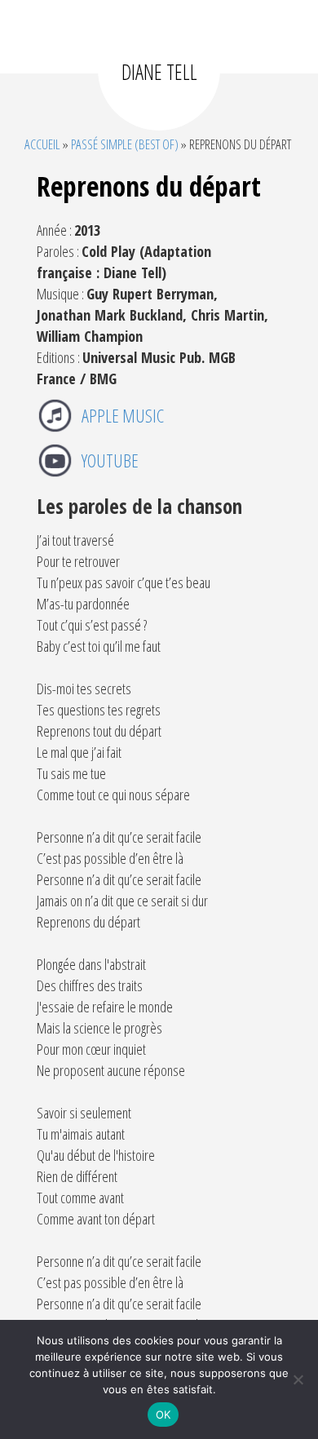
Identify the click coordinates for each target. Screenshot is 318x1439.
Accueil (42, 144)
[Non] (297, 1379)
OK (163, 1414)
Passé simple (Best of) (125, 144)
